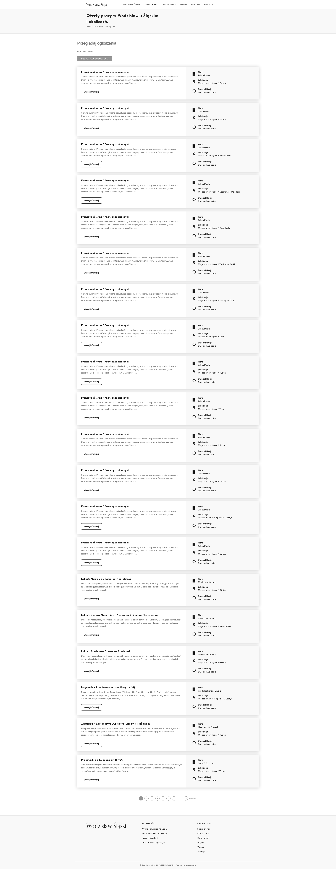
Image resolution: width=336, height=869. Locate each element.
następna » (193, 798)
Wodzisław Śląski (94, 26)
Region (183, 4)
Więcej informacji (91, 92)
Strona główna (131, 4)
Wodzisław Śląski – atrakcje (154, 833)
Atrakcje (208, 4)
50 (186, 798)
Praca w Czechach (150, 838)
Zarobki (195, 4)
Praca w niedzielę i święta (153, 842)
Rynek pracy (169, 4)
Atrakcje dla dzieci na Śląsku (154, 829)
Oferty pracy (151, 4)
